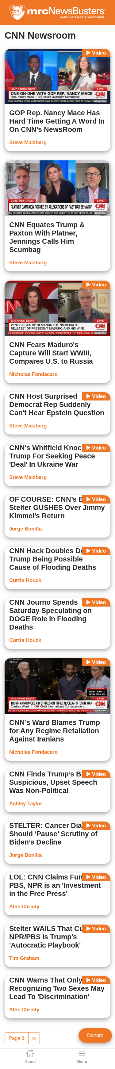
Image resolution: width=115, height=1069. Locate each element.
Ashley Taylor (25, 804)
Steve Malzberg (28, 142)
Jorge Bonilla (25, 529)
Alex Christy (24, 907)
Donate (95, 1035)
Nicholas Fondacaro (33, 374)
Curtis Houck (25, 580)
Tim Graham (24, 958)
